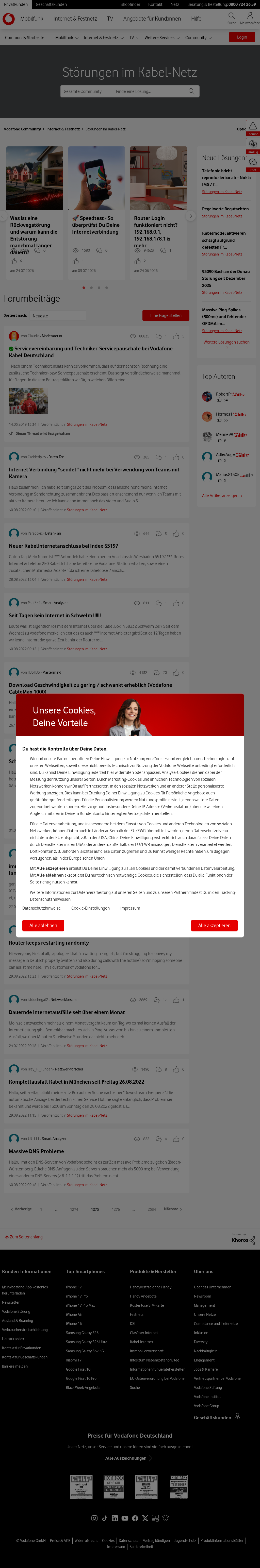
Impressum (130, 907)
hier (110, 772)
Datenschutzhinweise (41, 907)
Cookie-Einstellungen (90, 907)
